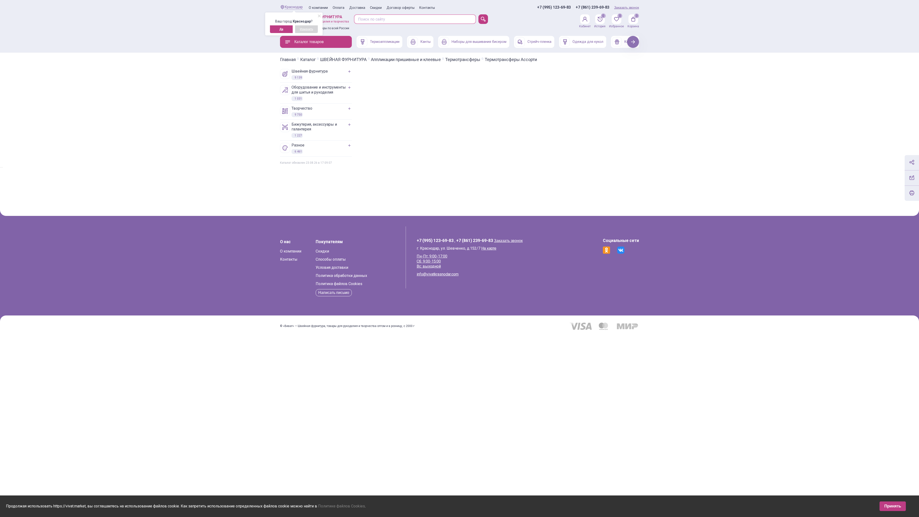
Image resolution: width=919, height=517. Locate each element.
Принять (892, 506)
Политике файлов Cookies (341, 506)
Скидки (376, 8)
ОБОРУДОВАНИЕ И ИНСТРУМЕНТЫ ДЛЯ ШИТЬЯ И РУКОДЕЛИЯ (318, 92)
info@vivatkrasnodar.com (438, 274)
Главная (288, 59)
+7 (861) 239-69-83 (592, 7)
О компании (318, 8)
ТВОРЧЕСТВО (301, 111)
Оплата (338, 8)
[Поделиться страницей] (912, 162)
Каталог (308, 59)
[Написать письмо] (912, 177)
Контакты (427, 8)
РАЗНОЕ (297, 148)
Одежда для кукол (587, 42)
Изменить (306, 29)
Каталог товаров (309, 42)
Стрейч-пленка (539, 42)
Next (633, 42)
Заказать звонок (626, 7)
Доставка (357, 8)
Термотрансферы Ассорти (511, 59)
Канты (425, 42)
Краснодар (294, 7)
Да (281, 29)
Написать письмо (333, 293)
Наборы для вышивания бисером (479, 42)
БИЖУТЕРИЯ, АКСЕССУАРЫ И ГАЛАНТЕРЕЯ (314, 129)
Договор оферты (401, 8)
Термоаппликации (384, 42)
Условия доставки (332, 267)
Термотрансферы (462, 59)
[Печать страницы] (912, 193)
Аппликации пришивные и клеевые (406, 59)
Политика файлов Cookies (339, 283)
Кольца (630, 42)
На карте (488, 248)
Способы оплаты (331, 259)
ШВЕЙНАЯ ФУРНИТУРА (343, 59)
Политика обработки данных (341, 275)
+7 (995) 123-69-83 (554, 7)
